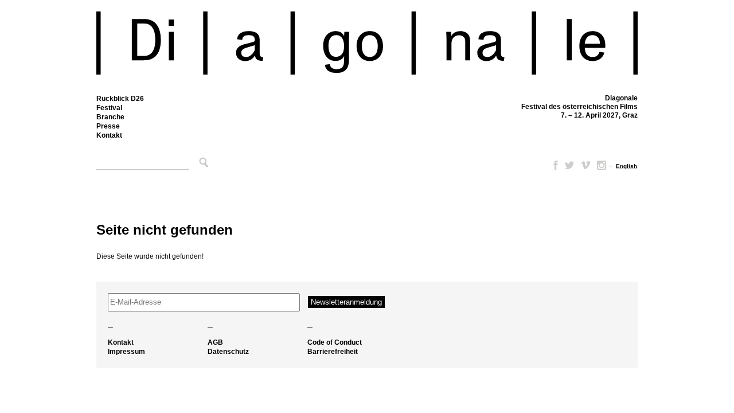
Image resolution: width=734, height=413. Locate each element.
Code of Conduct (334, 342)
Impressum (126, 352)
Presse (108, 126)
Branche (110, 117)
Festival (109, 108)
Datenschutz (228, 352)
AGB (215, 342)
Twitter (569, 165)
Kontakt (109, 135)
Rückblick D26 (120, 99)
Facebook (553, 165)
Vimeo (585, 165)
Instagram (601, 165)
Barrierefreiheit (332, 352)
